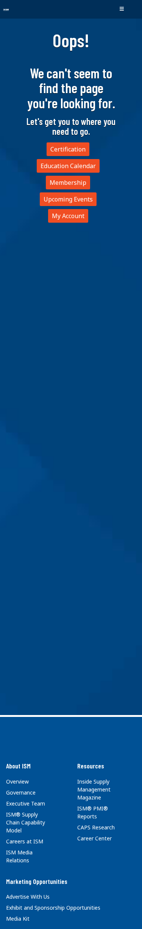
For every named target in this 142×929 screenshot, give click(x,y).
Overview (17, 781)
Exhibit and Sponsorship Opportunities (53, 907)
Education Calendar (68, 166)
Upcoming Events (68, 199)
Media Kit (18, 918)
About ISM (18, 766)
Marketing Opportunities (36, 881)
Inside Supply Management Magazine (94, 789)
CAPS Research (96, 827)
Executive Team (25, 803)
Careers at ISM (24, 841)
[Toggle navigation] (121, 9)
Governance (21, 792)
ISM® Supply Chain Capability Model (25, 822)
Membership (68, 182)
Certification (68, 149)
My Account (68, 216)
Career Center (94, 838)
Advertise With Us (28, 896)
